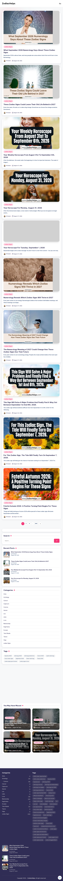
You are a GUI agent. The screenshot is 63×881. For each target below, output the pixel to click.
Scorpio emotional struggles (40, 817)
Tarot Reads (7, 644)
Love (5, 631)
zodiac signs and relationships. (40, 834)
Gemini (5, 621)
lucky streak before (49, 806)
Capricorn (6, 614)
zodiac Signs (8, 46)
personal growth (48, 809)
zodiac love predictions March (40, 829)
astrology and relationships (51, 784)
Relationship (7, 634)
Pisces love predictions (38, 812)
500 (36, 534)
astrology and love (37, 784)
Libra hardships (43, 804)
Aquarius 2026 (8, 666)
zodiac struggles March (51, 840)
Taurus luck (36, 826)
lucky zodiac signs (9, 669)
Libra (5, 627)
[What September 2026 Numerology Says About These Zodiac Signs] (7, 565)
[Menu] (60, 3)
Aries (5, 604)
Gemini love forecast (49, 798)
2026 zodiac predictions (39, 779)
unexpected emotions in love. (48, 826)
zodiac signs (53, 829)
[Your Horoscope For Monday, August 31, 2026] (7, 591)
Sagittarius (7, 637)
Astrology (6, 608)
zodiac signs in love (24, 672)
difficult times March (38, 795)
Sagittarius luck (37, 815)
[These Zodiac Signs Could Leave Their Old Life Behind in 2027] (7, 574)
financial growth (50, 795)
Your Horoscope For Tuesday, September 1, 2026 (24, 258)
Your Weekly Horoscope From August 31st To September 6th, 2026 (31, 580)
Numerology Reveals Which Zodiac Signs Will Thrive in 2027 (28, 308)
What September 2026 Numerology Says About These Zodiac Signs (32, 562)
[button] (40, 534)
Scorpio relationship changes (40, 820)
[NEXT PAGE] (40, 534)
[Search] (56, 551)
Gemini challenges (37, 798)
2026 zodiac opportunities (39, 776)
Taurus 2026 (40, 669)
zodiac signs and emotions (39, 831)
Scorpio (6, 641)
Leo (5, 624)
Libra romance (53, 804)
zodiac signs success (38, 840)
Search (7, 546)
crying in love (52, 792)
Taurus (5, 647)
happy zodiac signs (37, 801)
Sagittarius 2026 (20, 669)
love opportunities (37, 806)
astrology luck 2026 (51, 787)
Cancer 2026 (40, 666)
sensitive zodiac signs (38, 823)
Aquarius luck (36, 781)
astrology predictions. (29, 666)
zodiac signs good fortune (11, 672)
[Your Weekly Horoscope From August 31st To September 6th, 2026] (7, 582)
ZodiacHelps (8, 3)
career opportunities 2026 (39, 792)
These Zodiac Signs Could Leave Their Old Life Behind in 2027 (29, 104)
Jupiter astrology (50, 666)
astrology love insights (38, 787)
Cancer (6, 611)
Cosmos (6, 618)
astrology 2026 (18, 666)
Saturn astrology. (30, 669)
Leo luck (35, 804)
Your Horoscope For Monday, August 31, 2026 (23, 208)
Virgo (5, 650)
